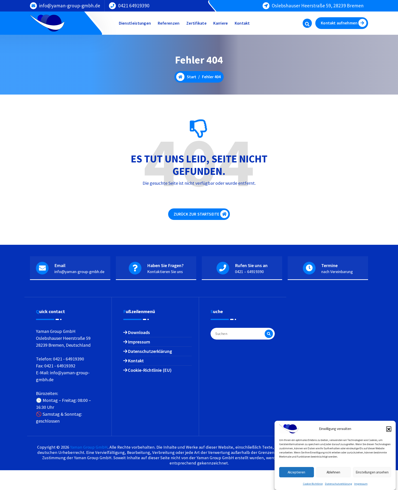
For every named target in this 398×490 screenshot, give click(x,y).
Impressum (361, 483)
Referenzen (169, 23)
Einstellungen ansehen (372, 472)
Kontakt (242, 23)
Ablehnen (333, 472)
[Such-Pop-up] (307, 23)
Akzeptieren (296, 472)
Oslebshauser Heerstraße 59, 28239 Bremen (318, 6)
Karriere (220, 23)
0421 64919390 (133, 6)
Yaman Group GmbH (89, 447)
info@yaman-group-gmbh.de (69, 6)
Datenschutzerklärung (338, 483)
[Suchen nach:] (243, 334)
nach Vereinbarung (337, 271)
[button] (388, 429)
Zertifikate (196, 23)
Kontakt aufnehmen (339, 23)
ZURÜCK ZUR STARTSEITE (196, 214)
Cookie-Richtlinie (313, 483)
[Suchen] (269, 334)
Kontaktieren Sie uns (165, 271)
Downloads (139, 332)
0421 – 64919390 (249, 271)
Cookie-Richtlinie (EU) (150, 370)
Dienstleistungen (135, 23)
